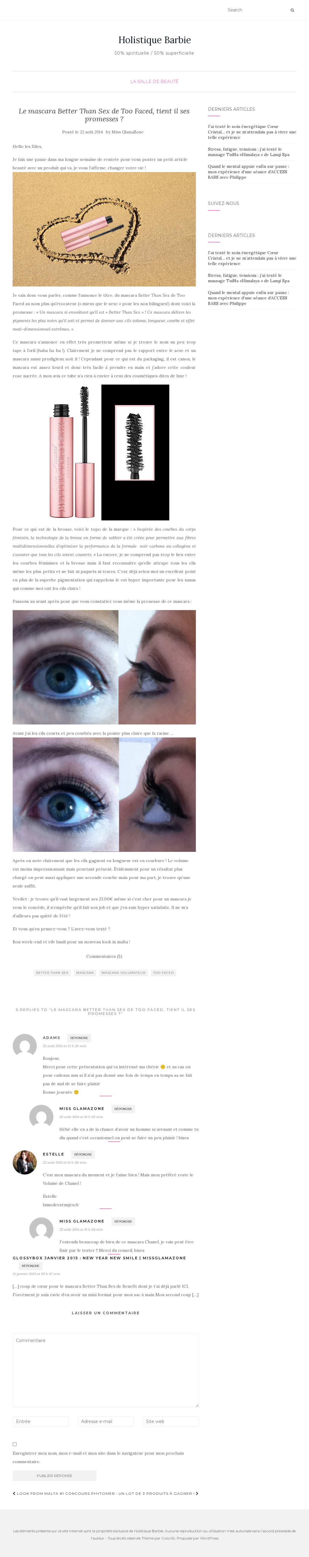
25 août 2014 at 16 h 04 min (81, 1229)
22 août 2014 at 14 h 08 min (64, 1162)
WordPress (209, 1538)
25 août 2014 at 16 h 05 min (81, 1116)
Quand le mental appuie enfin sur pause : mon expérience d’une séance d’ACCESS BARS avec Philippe (248, 172)
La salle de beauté (154, 81)
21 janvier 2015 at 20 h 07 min (36, 1273)
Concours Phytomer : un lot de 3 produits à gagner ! (130, 1493)
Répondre (79, 1038)
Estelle (53, 1154)
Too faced (163, 973)
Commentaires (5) (104, 956)
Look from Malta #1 (40, 1493)
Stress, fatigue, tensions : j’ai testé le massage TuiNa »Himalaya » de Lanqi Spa (248, 151)
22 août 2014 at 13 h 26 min (64, 1046)
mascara (85, 973)
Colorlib (168, 1538)
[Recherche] (292, 10)
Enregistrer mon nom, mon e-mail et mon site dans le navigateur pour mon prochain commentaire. (98, 1457)
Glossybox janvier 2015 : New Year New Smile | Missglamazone (99, 1258)
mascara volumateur (123, 973)
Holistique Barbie (154, 39)
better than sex (52, 973)
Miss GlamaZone (127, 132)
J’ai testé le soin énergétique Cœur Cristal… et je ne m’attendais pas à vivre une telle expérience (252, 132)
